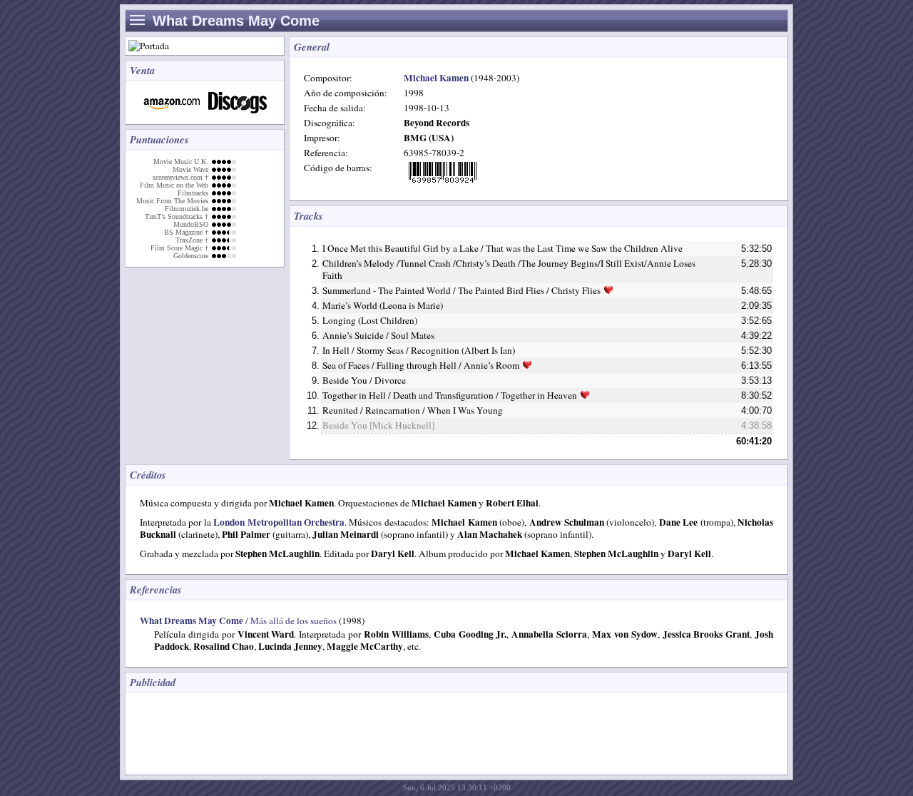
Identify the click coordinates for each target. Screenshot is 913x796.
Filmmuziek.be (186, 209)
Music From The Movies (172, 201)
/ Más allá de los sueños (238, 620)
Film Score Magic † (179, 248)
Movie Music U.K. (180, 161)
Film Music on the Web (174, 185)
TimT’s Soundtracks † (176, 216)
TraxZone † (191, 240)
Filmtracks (193, 193)
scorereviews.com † (180, 177)
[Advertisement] (392, 732)
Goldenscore (190, 256)
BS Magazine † (186, 232)
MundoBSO (190, 224)
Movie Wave (190, 169)
